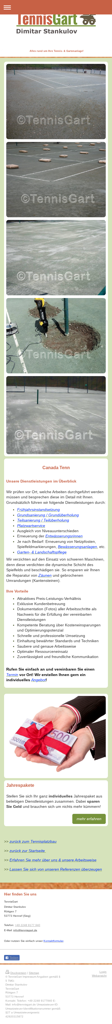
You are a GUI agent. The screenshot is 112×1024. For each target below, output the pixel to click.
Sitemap (34, 973)
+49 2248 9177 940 (27, 925)
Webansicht (99, 975)
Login (103, 972)
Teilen (13, 958)
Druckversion (18, 973)
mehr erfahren (89, 819)
